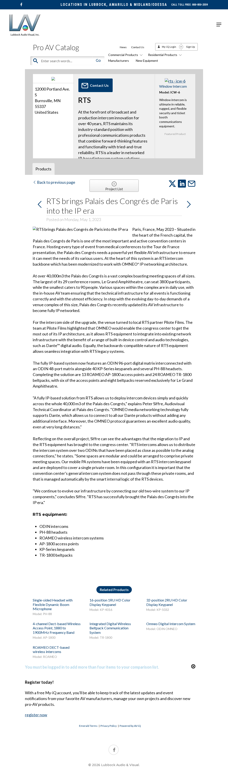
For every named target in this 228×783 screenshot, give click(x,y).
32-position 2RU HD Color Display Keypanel (166, 602)
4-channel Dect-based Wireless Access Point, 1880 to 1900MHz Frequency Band (57, 628)
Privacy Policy (108, 725)
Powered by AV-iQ (130, 725)
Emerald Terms (88, 725)
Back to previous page (55, 182)
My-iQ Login (169, 46)
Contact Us (137, 47)
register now (36, 714)
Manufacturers (118, 60)
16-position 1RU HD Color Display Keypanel (110, 602)
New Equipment (147, 60)
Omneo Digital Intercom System (170, 624)
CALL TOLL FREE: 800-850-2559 (189, 4)
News (123, 47)
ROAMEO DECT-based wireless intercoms (51, 649)
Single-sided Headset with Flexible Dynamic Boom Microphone (53, 604)
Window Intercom (173, 86)
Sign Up (190, 46)
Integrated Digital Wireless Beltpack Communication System (110, 628)
